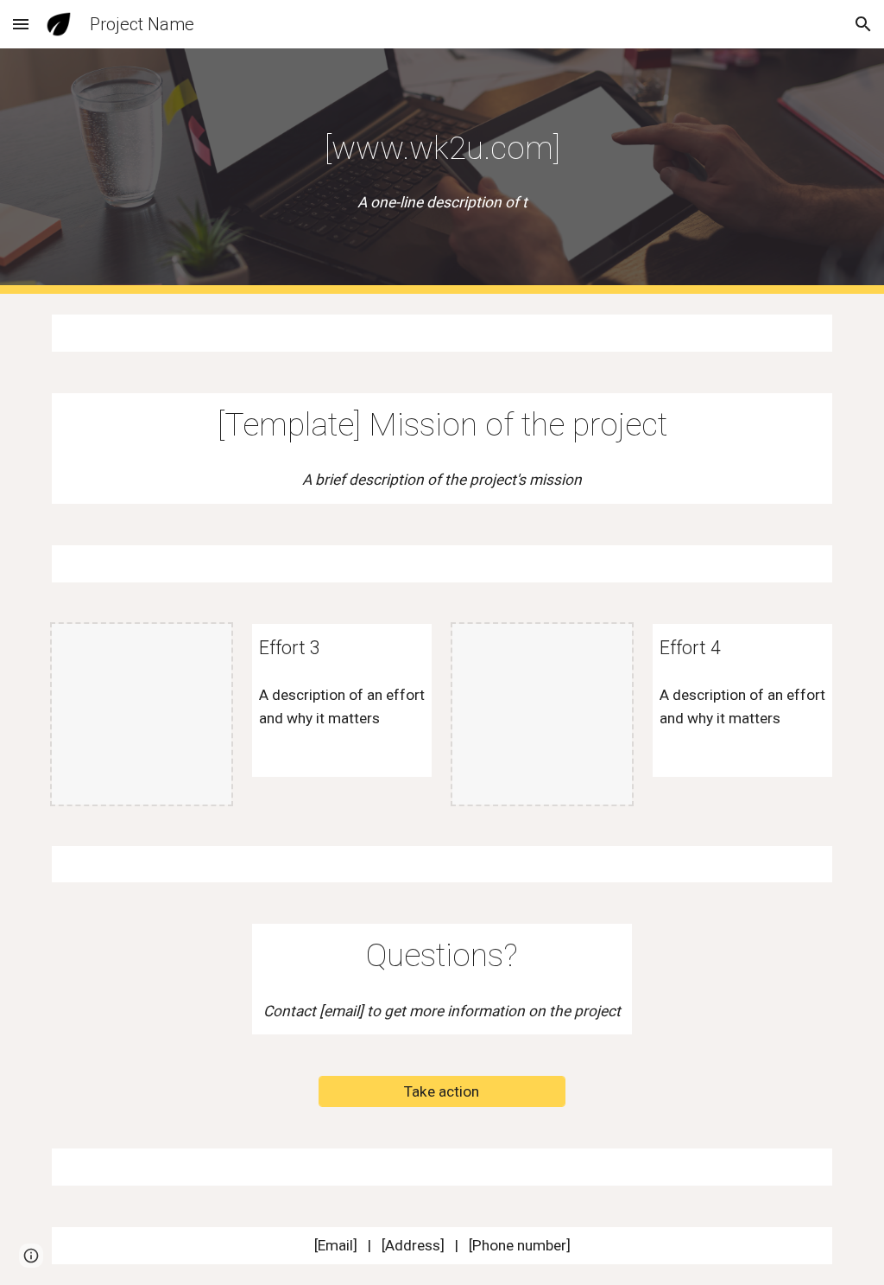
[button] (20, 24)
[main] (442, 148)
